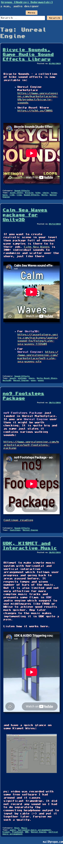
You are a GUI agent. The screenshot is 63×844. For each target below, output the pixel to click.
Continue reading (18, 520)
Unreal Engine (20, 380)
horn (5, 195)
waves (41, 380)
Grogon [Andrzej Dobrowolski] (27, 2)
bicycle (29, 192)
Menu (31, 13)
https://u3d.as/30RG (34, 111)
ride (12, 195)
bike (37, 192)
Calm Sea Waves (37, 247)
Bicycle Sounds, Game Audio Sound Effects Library (28, 54)
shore (31, 378)
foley (54, 192)
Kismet (6, 832)
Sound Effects (22, 190)
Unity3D (7, 380)
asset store (16, 192)
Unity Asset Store (47, 378)
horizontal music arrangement (34, 830)
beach (12, 378)
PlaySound (17, 832)
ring (19, 195)
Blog (16, 828)
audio (12, 830)
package (22, 378)
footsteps (15, 530)
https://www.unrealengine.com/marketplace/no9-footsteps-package (31, 445)
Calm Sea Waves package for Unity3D (25, 215)
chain (45, 192)
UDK (26, 832)
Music (24, 828)
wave (33, 380)
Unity (44, 195)
